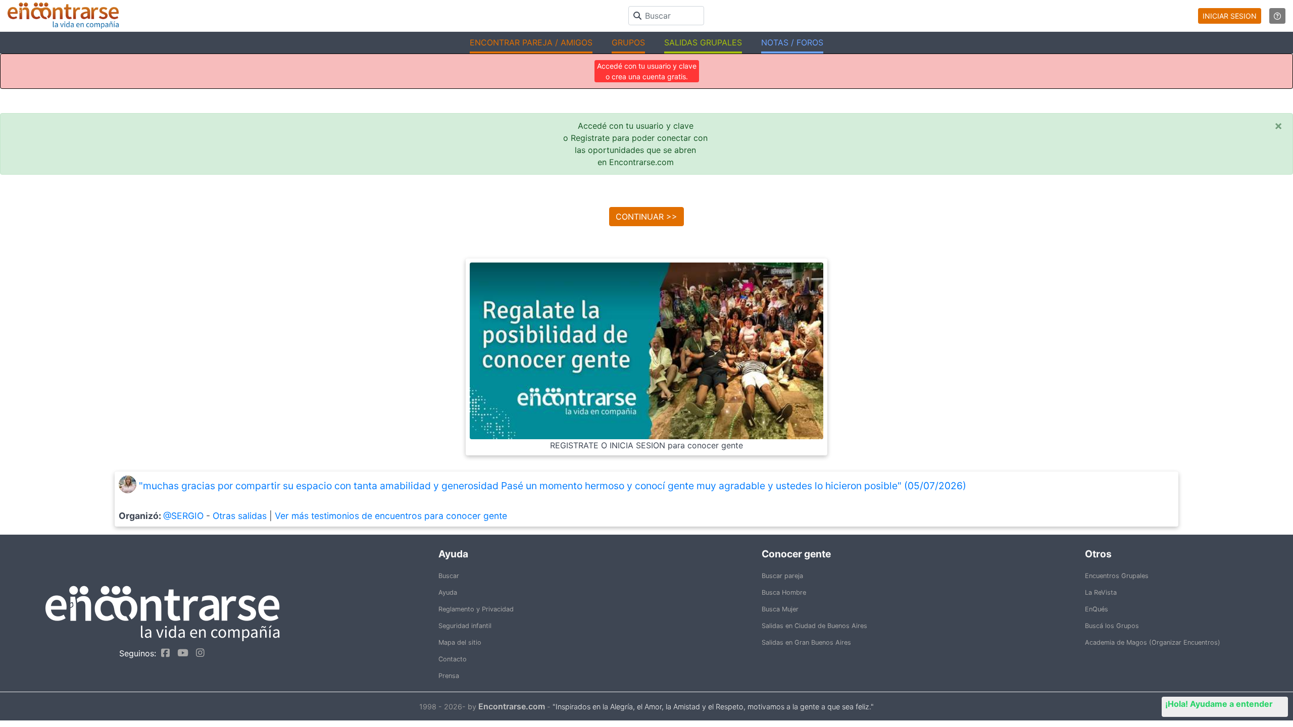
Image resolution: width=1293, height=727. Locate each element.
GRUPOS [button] (628, 42)
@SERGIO (183, 515)
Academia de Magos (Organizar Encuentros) (1152, 642)
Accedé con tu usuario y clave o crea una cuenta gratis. (647, 71)
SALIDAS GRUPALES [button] (703, 42)
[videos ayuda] (1277, 16)
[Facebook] (163, 653)
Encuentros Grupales (1117, 576)
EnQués (1096, 609)
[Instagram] (198, 653)
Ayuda (447, 592)
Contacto (452, 659)
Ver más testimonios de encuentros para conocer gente (391, 515)
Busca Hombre (784, 592)
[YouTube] (180, 653)
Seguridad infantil (464, 626)
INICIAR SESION (1230, 16)
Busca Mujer (780, 609)
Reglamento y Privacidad (476, 609)
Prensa (448, 676)
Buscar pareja (782, 576)
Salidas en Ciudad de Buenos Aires (814, 626)
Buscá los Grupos (1112, 626)
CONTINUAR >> (646, 217)
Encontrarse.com (511, 706)
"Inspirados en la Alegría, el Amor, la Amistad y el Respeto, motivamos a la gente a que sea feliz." (713, 706)
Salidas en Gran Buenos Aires (806, 642)
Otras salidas (240, 515)
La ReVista (1101, 592)
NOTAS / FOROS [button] (792, 42)
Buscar (448, 576)
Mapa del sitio (459, 642)
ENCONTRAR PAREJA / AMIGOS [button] (531, 42)
